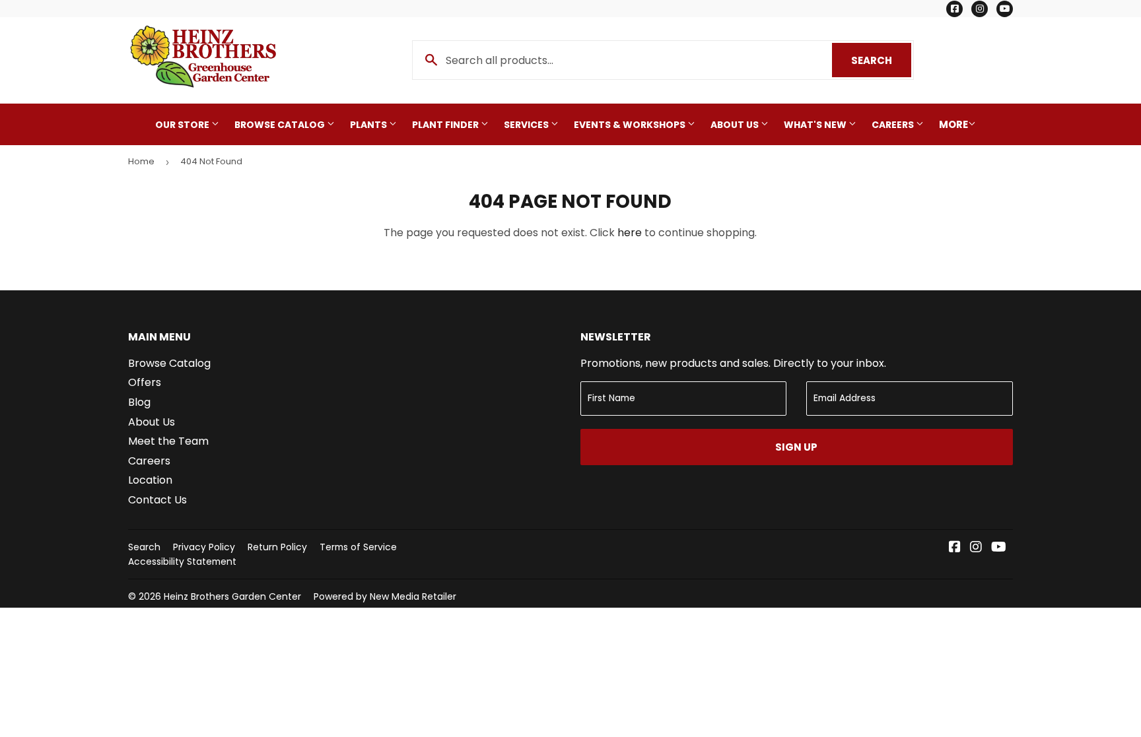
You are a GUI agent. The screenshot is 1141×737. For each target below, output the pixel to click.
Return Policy (277, 547)
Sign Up (796, 447)
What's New (816, 124)
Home (141, 161)
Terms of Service (358, 547)
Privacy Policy (204, 547)
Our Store (183, 124)
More (953, 124)
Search (881, 60)
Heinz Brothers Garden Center (232, 596)
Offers (144, 382)
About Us (735, 124)
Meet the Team (168, 441)
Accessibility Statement (182, 561)
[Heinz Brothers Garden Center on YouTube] (998, 548)
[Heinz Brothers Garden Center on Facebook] (955, 548)
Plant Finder (446, 124)
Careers (894, 124)
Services (527, 124)
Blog (139, 402)
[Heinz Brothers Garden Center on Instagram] (976, 548)
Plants (369, 124)
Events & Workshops (630, 124)
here (629, 232)
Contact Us (157, 499)
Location (150, 480)
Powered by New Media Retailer (385, 596)
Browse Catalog (280, 124)
